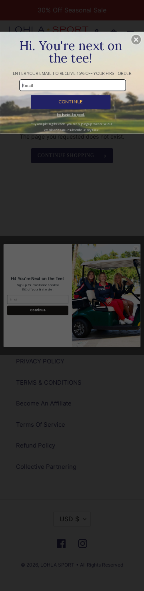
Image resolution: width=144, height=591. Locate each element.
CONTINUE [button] (70, 102)
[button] (136, 39)
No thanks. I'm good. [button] (70, 115)
